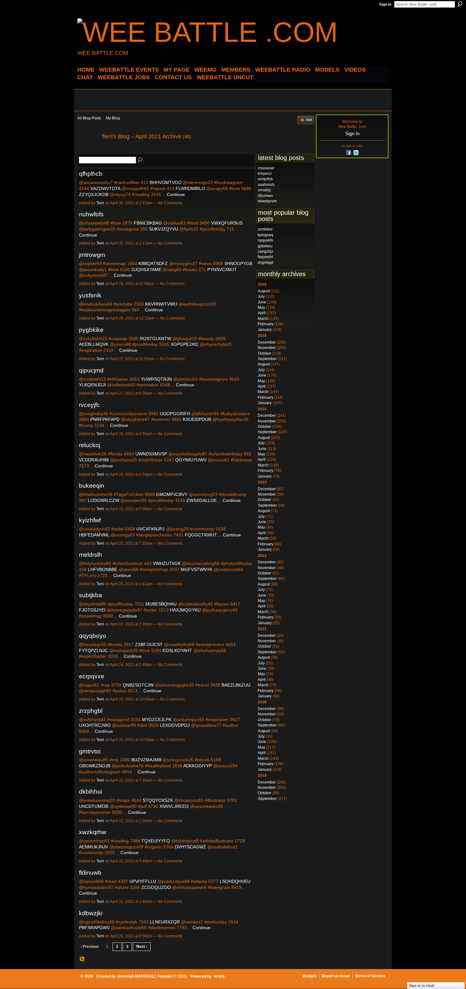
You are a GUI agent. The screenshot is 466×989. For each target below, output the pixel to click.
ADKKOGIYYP (197, 765)
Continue (176, 194)
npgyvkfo (265, 240)
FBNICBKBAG (148, 222)
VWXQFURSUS (227, 222)
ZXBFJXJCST (149, 644)
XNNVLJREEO (174, 806)
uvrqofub (265, 179)
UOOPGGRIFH (175, 413)
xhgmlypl (265, 262)
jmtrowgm (92, 254)
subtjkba (90, 595)
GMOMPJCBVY (171, 494)
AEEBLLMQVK (93, 344)
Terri (100, 203)
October (264, 353)
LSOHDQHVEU (235, 881)
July (261, 296)
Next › (141, 946)
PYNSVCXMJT (222, 269)
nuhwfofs (91, 214)
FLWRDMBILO (190, 188)
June (262, 302)
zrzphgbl (90, 710)
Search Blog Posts (140, 160)
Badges (310, 976)
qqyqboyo (92, 635)
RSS (82, 959)
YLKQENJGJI (92, 384)
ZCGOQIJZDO (156, 887)
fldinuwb (90, 872)
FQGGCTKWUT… (203, 534)
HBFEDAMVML (94, 534)
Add (309, 120)
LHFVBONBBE (102, 569)
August (264, 291)
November (267, 348)
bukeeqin (91, 485)
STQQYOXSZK (158, 800)
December (267, 342)
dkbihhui (90, 791)
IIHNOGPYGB (238, 263)
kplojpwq (265, 235)
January (265, 329)
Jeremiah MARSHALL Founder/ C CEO (151, 976)
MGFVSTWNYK (196, 569)
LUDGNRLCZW (103, 500)
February (265, 324)
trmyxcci (265, 173)
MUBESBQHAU (161, 603)
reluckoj (89, 445)
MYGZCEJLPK (157, 719)
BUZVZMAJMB (146, 759)
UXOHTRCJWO (95, 725)
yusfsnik (90, 295)
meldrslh (90, 554)
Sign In (385, 4)
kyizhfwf (90, 520)
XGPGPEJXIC (184, 344)
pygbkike (91, 329)
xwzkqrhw (92, 832)
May (261, 307)
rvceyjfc (89, 405)
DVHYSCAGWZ (190, 846)
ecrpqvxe (91, 676)
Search (460, 4)
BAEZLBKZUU (236, 685)
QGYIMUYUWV (190, 459)
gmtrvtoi (89, 751)
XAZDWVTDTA (105, 188)
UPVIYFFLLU (142, 881)
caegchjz (265, 251)
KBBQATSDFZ (153, 263)
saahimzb (266, 184)
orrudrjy (264, 190)
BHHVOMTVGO (166, 182)
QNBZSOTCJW (138, 685)
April (262, 313)
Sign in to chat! (422, 985)
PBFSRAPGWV (94, 927)
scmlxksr (265, 229)
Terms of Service (370, 976)
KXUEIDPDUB (197, 419)
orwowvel (266, 168)
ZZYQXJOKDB (93, 194)
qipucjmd (91, 370)
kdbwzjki (90, 913)
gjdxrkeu (265, 246)
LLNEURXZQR (165, 921)
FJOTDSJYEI (92, 609)
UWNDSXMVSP (151, 453)
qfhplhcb (90, 173)
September (267, 359)
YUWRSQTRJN (156, 379)
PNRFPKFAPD (105, 419)
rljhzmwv (265, 195)
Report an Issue (335, 976)
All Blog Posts (89, 118)
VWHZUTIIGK (167, 563)
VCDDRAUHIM (94, 459)
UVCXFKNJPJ (150, 528)
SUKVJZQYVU (163, 228)
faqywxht (265, 257)
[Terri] (87, 151)
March (263, 318)
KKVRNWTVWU (161, 304)
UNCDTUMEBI (93, 806)
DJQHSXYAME (146, 269)
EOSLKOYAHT (177, 650)
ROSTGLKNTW (155, 338)
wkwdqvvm (267, 201)
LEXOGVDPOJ (175, 725)
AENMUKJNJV (93, 846)
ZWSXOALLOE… (203, 500)
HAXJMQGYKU (185, 609)
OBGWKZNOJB (94, 765)
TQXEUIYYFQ (155, 840)
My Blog (113, 118)
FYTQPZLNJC (93, 650)
